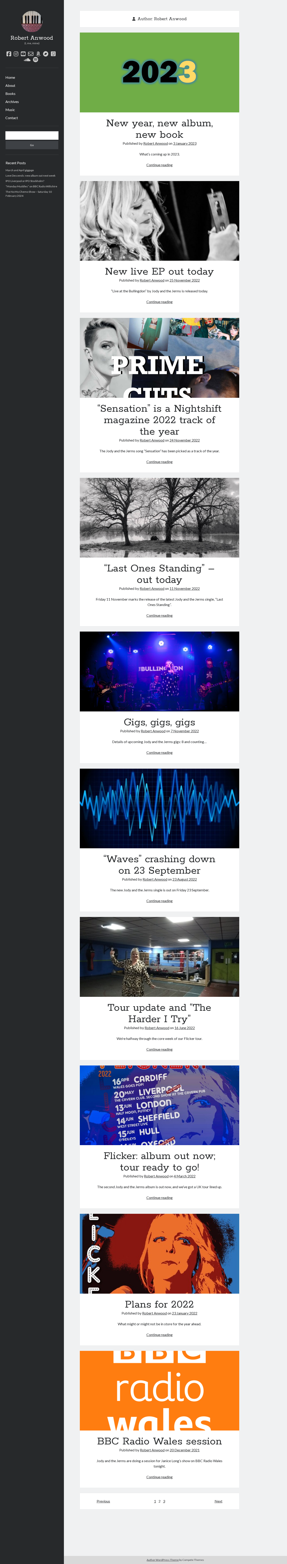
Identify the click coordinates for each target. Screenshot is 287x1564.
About (10, 85)
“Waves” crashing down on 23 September (159, 809)
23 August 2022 (184, 879)
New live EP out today (159, 221)
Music (10, 109)
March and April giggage (20, 170)
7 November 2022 (185, 731)
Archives (12, 101)
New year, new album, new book (159, 72)
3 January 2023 (184, 143)
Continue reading (159, 165)
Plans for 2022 (159, 1254)
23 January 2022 (184, 1313)
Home (10, 77)
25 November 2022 (185, 280)
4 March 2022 (185, 1176)
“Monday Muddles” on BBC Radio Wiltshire (31, 186)
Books (10, 93)
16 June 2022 (184, 1028)
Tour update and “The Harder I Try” (159, 957)
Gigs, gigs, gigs (159, 671)
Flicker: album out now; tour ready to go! (159, 1105)
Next (218, 1501)
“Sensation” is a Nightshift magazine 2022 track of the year (159, 358)
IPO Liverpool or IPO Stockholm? (25, 181)
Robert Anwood (32, 38)
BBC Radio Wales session (159, 1391)
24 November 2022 (185, 440)
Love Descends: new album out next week (30, 175)
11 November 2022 (185, 588)
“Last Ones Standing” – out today (159, 518)
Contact (11, 118)
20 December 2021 (185, 1450)
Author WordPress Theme (163, 1560)
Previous (103, 1501)
